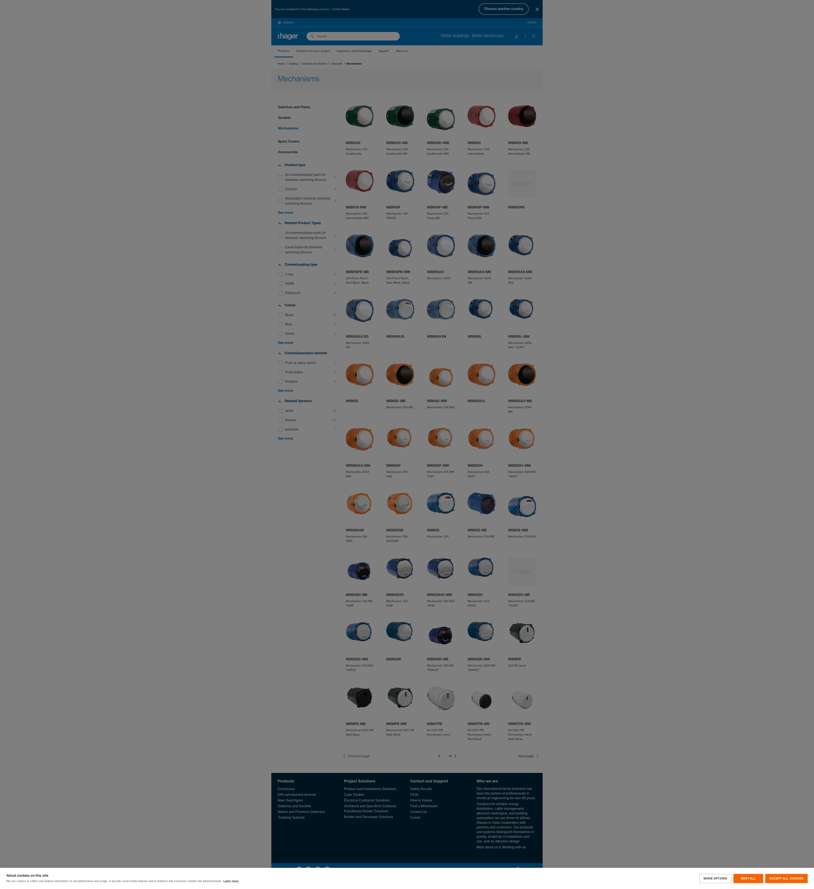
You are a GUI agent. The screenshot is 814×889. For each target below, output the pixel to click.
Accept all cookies (786, 878)
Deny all (748, 878)
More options (715, 878)
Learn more (230, 881)
